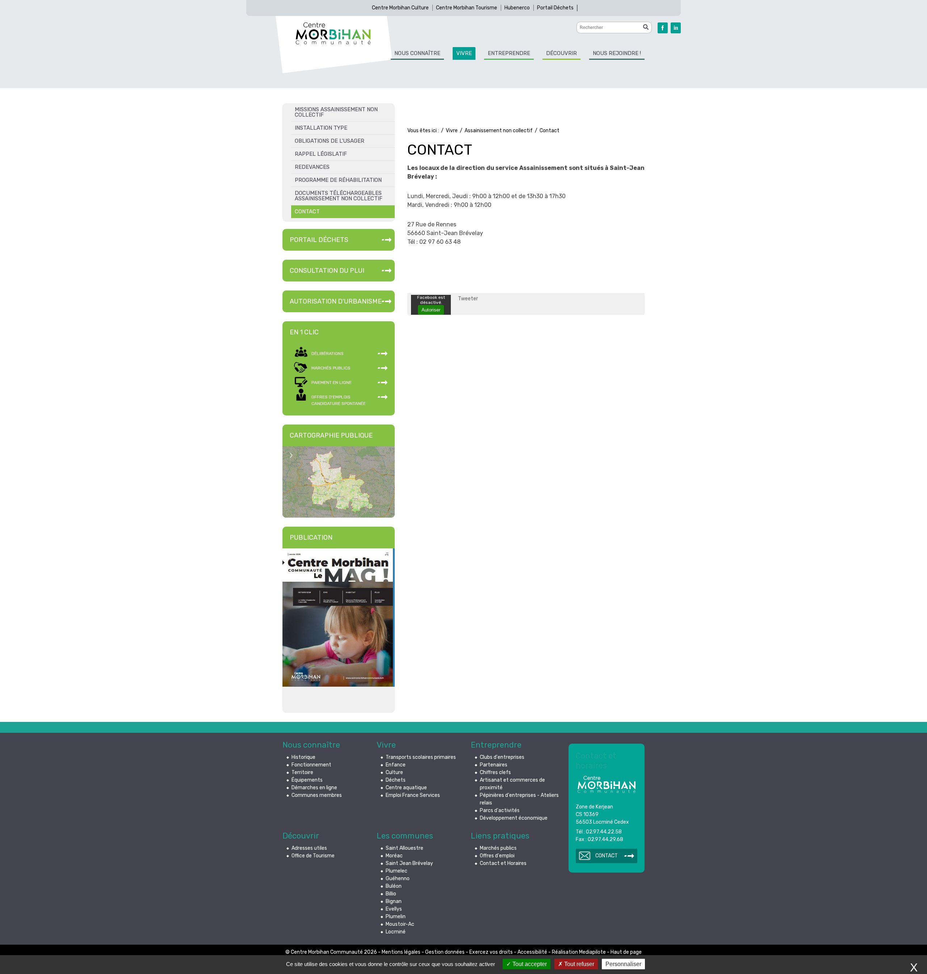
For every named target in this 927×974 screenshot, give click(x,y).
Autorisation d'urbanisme (336, 301)
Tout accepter (529, 964)
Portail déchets (319, 240)
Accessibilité (532, 952)
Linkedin (676, 27)
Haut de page (626, 952)
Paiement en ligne (331, 382)
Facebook (663, 27)
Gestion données (445, 952)
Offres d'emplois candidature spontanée (338, 400)
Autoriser (430, 310)
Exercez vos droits (491, 952)
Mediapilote (592, 952)
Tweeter (468, 299)
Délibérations (327, 353)
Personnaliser (623, 964)
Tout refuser (578, 964)
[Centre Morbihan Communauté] (333, 33)
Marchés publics (331, 368)
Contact (606, 856)
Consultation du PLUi (327, 271)
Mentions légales (401, 952)
